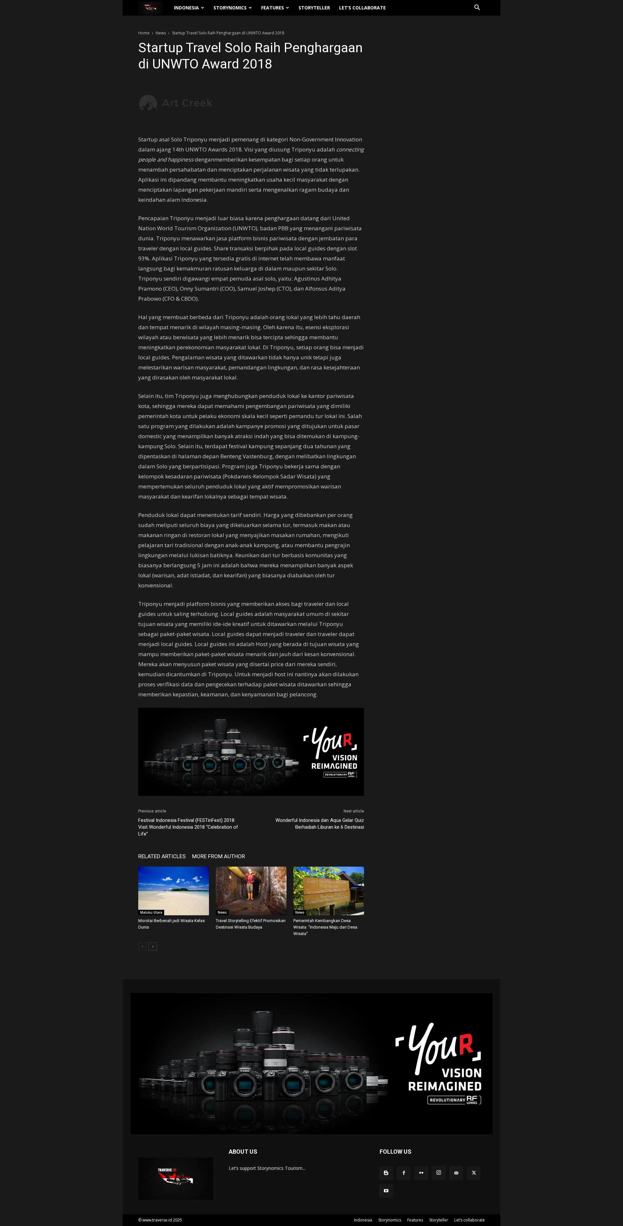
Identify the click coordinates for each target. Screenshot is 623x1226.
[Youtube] (386, 1190)
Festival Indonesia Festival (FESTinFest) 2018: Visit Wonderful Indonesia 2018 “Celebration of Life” (188, 827)
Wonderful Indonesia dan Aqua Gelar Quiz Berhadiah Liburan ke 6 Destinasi (319, 823)
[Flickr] (421, 1173)
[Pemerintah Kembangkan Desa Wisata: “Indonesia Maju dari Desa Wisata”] (328, 891)
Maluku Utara (151, 912)
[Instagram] (438, 1172)
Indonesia (186, 8)
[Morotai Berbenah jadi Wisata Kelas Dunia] (173, 891)
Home (144, 33)
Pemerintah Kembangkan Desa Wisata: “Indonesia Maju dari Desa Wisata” (325, 927)
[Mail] (456, 1173)
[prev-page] (142, 947)
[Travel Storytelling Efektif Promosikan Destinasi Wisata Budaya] (251, 891)
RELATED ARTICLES (162, 856)
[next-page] (153, 947)
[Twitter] (473, 1173)
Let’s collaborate (362, 8)
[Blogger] (386, 1173)
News (161, 33)
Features (272, 8)
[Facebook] (403, 1173)
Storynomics (230, 8)
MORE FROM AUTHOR (218, 856)
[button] (477, 8)
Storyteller (314, 8)
